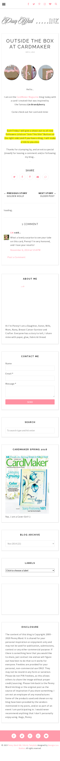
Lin (12, 232)
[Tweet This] (14, 177)
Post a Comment (16, 257)
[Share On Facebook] (22, 177)
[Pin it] (30, 177)
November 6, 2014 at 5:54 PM (25, 249)
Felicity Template (30, 745)
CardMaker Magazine (28, 96)
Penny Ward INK (15, 745)
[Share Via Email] (38, 177)
